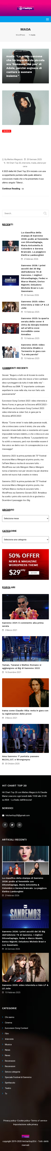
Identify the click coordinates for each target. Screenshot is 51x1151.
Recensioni (10, 1061)
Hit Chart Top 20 (14, 163)
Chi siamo (9, 1017)
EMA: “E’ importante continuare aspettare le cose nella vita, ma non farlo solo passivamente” (23, 390)
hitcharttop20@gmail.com (18, 815)
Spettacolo (10, 1082)
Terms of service (39, 1120)
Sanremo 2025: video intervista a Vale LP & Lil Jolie (35, 304)
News (7, 1050)
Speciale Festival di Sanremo (18, 1077)
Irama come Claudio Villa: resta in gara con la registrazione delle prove (25, 712)
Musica (7, 131)
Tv (6, 1093)
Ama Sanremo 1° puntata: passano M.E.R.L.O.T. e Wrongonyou (20, 758)
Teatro (8, 1088)
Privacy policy (9, 1120)
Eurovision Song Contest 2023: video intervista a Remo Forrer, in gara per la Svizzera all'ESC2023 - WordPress (25, 405)
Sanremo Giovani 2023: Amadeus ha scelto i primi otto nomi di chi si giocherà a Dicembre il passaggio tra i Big (24, 496)
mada (33, 163)
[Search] (45, 213)
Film (7, 1033)
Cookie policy (23, 1120)
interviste (26, 163)
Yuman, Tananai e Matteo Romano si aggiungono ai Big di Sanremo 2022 (21, 666)
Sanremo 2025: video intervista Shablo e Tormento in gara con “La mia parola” (33, 349)
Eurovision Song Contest (16, 1028)
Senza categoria (12, 1072)
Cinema (8, 1022)
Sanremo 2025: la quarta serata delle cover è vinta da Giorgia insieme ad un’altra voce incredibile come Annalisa (35, 326)
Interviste (9, 1039)
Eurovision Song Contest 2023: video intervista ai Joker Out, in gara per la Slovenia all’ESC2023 (23, 412)
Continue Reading (11, 188)
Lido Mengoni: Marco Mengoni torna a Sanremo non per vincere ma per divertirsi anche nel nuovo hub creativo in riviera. (25, 471)
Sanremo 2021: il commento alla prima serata (22, 624)
